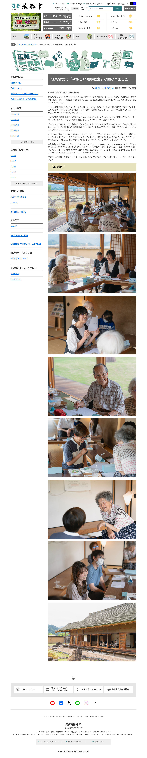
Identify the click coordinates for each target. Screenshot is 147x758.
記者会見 (14, 226)
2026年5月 (15, 131)
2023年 (13, 172)
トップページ (22, 44)
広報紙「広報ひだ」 (20, 150)
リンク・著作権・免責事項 (52, 716)
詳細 (76, 8)
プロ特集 (14, 202)
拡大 (108, 4)
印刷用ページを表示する (103, 88)
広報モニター (16, 88)
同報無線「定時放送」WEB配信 (26, 244)
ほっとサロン (16, 279)
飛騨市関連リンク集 (97, 716)
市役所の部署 (130, 8)
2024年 (13, 166)
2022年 (13, 177)
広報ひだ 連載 (17, 191)
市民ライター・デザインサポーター (24, 94)
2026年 (13, 156)
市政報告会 (15, 274)
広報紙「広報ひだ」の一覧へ (26, 183)
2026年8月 (15, 114)
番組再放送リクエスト (19, 259)
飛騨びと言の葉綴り (18, 197)
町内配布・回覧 (18, 212)
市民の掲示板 (16, 83)
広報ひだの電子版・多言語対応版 (23, 99)
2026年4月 (15, 136)
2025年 (13, 161)
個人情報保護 (67, 716)
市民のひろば (17, 77)
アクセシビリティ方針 (81, 716)
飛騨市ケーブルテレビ (21, 253)
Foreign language (76, 4)
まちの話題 (16, 108)
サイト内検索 (84, 8)
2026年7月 (15, 120)
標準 (113, 4)
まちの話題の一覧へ (26, 142)
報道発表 (15, 220)
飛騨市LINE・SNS (19, 235)
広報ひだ (32, 44)
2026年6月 (15, 125)
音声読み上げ (91, 4)
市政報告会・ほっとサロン (23, 268)
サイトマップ (60, 4)
